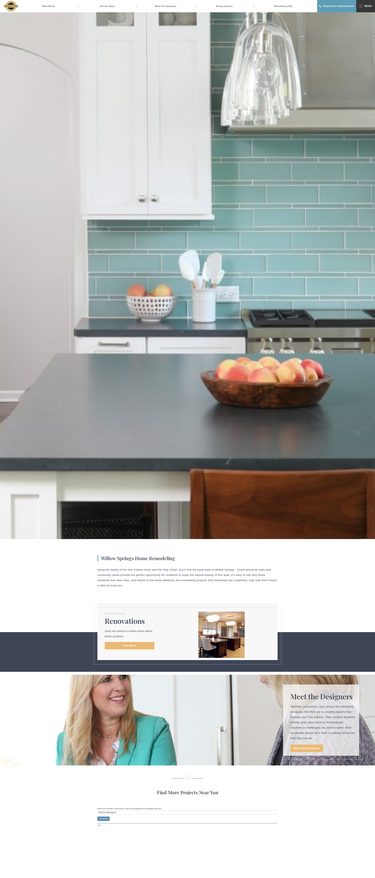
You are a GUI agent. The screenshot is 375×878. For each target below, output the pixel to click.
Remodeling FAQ (283, 6)
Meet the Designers (306, 748)
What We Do (48, 6)
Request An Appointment (338, 6)
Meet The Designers (166, 6)
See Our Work (107, 6)
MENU (368, 6)
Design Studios (224, 6)
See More (129, 645)
